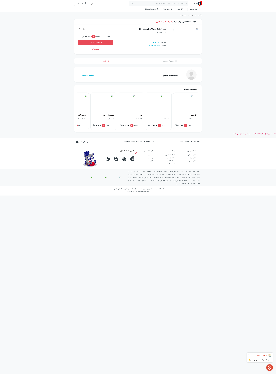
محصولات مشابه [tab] (168, 61)
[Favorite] (80, 29)
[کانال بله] (116, 159)
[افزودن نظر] (84, 29)
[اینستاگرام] (124, 159)
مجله (178, 9)
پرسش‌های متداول (150, 9)
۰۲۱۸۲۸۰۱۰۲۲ (184, 141)
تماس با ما (166, 9)
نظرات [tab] (104, 61)
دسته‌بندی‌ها (194, 9)
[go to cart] (91, 3)
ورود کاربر (81, 3)
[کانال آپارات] (108, 159)
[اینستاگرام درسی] (132, 158)
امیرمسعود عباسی (164, 21)
